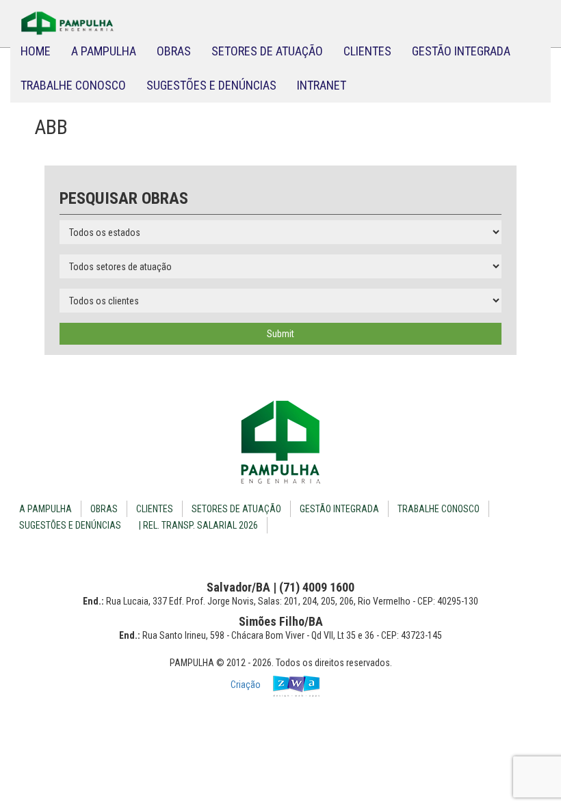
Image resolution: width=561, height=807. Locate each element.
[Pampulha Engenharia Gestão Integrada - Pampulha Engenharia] (280, 442)
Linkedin (292, 554)
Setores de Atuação (267, 51)
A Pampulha (103, 51)
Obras (174, 51)
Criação (247, 684)
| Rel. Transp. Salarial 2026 (198, 525)
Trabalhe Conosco (73, 85)
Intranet (321, 85)
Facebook (270, 554)
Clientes (367, 51)
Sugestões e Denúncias (211, 85)
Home (36, 51)
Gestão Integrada (461, 51)
